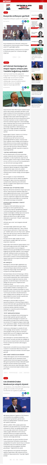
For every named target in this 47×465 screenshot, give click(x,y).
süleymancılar (26, 372)
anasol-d (5, 372)
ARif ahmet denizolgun (13, 372)
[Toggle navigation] (42, 1)
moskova (21, 459)
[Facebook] (25, 21)
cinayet (20, 372)
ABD (10, 459)
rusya (19, 57)
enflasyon (14, 57)
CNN (17, 459)
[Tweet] (23, 21)
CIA (13, 459)
